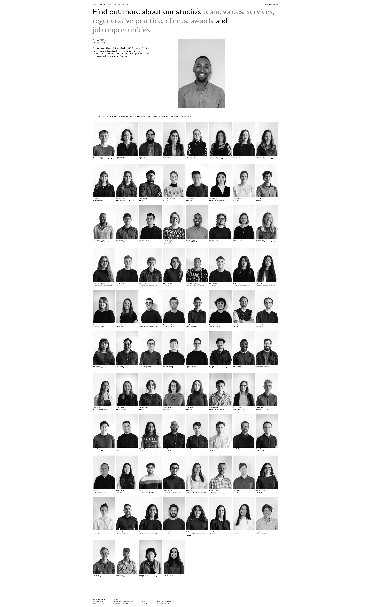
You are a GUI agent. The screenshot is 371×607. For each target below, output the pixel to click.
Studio (103, 5)
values (233, 11)
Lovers (169, 603)
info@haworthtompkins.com (123, 601)
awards (202, 20)
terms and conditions (164, 601)
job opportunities (121, 29)
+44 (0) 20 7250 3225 (119, 599)
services (260, 11)
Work (110, 5)
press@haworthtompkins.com (123, 603)
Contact (126, 5)
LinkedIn (144, 603)
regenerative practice (127, 20)
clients (176, 20)
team (211, 11)
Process (118, 5)
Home (95, 5)
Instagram (145, 601)
